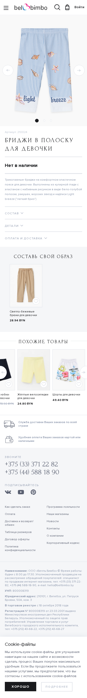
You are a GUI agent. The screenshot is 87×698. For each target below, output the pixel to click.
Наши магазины (58, 514)
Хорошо (20, 687)
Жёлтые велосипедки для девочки (32, 396)
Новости (53, 521)
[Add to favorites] (36, 301)
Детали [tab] (12, 226)
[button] (7, 70)
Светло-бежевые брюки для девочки (23, 313)
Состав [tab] (12, 213)
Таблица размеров (18, 532)
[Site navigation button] (6, 8)
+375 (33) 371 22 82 (31, 464)
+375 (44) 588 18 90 (32, 472)
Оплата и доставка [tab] (24, 238)
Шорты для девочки (66, 394)
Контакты (53, 528)
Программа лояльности (63, 507)
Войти (77, 7)
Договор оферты (17, 539)
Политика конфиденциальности (20, 548)
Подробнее (56, 687)
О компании (55, 536)
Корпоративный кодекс (63, 543)
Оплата (10, 514)
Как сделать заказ (17, 507)
